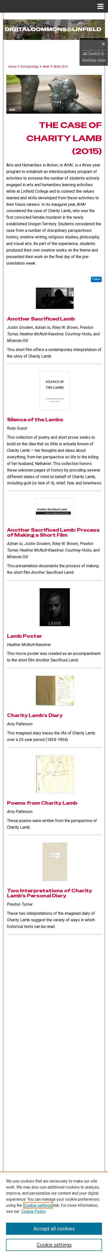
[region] (54, 1214)
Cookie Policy (33, 1211)
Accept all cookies (54, 1229)
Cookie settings (38, 1205)
